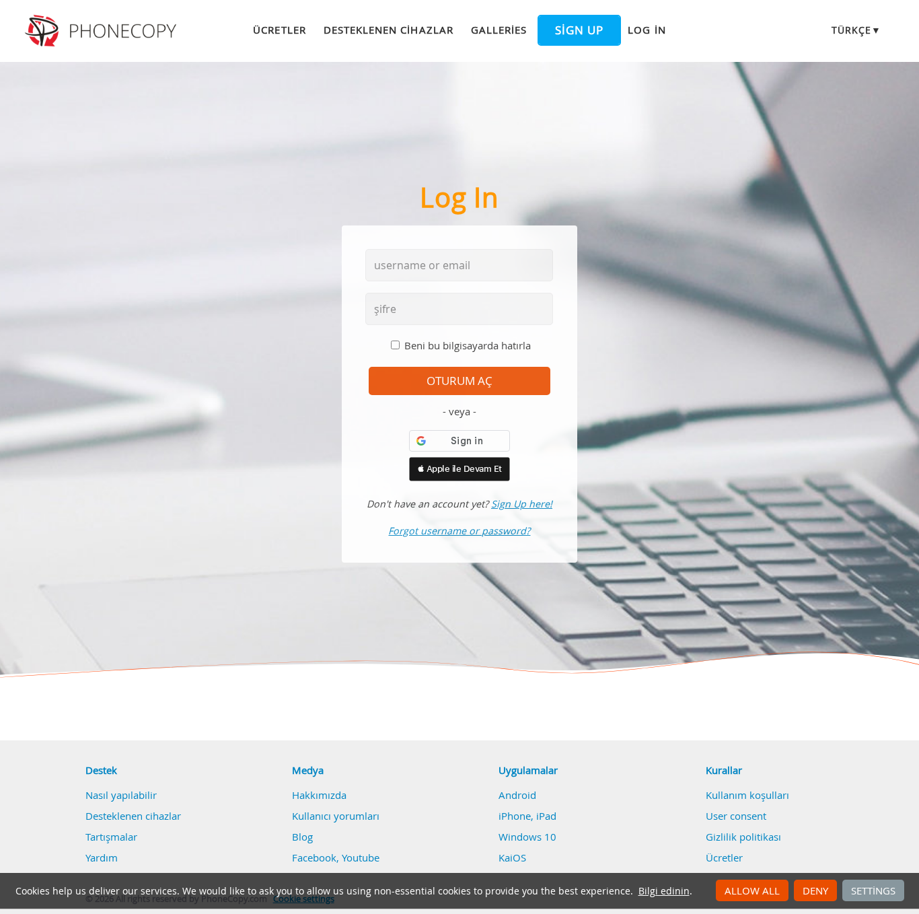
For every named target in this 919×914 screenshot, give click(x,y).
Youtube (360, 857)
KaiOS (512, 857)
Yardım (101, 857)
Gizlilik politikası (743, 836)
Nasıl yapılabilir (121, 795)
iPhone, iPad (527, 815)
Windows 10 (527, 836)
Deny (815, 890)
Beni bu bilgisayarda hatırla (467, 345)
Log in (646, 29)
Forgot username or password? (459, 530)
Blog (302, 836)
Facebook (314, 857)
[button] (459, 469)
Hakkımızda (319, 795)
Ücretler (279, 29)
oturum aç (459, 381)
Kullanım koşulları (747, 795)
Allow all (752, 890)
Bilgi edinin (664, 891)
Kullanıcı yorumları (335, 815)
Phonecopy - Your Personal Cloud (102, 31)
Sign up (579, 30)
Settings (873, 890)
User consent (736, 815)
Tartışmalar (111, 836)
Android (517, 795)
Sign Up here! (521, 503)
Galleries (499, 29)
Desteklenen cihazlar (388, 29)
